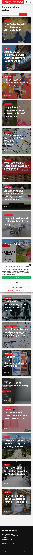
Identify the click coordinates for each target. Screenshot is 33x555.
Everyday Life (8, 215)
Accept (17, 277)
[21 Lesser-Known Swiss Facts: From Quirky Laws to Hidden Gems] (16, 196)
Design (7, 464)
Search (23, 14)
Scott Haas (7, 67)
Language (7, 159)
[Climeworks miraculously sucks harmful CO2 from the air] (16, 307)
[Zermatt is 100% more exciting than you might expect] (16, 446)
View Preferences (16, 287)
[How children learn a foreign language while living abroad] (16, 335)
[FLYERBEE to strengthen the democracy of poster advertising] (16, 363)
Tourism (7, 20)
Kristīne (6, 178)
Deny (16, 282)
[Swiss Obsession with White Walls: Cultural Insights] (16, 224)
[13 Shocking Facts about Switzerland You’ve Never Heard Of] (16, 501)
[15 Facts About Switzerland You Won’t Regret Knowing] (16, 141)
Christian (6, 372)
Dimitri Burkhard (8, 39)
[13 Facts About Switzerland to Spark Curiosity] (16, 85)
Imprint (24, 290)
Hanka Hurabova (8, 345)
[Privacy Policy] (16, 252)
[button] (30, 265)
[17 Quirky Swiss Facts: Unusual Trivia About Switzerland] (16, 418)
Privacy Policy (10, 290)
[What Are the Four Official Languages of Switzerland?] (16, 169)
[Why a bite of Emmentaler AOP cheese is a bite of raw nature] (16, 113)
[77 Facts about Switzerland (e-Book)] (16, 390)
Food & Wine (8, 104)
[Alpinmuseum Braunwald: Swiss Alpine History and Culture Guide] (16, 58)
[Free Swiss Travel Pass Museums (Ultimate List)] (16, 30)
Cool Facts (8, 76)
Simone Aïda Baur (8, 234)
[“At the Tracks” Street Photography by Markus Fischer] (16, 474)
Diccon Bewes (7, 95)
